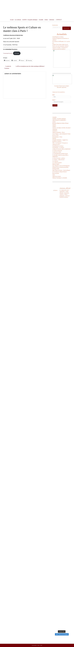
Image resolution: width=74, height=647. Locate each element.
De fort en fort (55, 135)
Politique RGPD (55, 168)
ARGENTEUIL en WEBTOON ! (59, 120)
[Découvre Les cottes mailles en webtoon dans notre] (59, 593)
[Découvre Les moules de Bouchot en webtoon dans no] (64, 594)
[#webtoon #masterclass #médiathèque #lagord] (59, 456)
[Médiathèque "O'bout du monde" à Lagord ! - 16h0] (69, 319)
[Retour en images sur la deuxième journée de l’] (69, 472)
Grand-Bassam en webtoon (57, 36)
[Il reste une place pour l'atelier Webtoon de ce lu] (64, 509)
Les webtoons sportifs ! (57, 162)
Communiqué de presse (7, 53)
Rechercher (55, 25)
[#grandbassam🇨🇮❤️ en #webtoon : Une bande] (54, 245)
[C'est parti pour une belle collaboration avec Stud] (64, 459)
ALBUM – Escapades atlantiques (30, 19)
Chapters (54, 126)
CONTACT (54, 130)
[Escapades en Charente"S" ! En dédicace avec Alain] (54, 305)
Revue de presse (55, 173)
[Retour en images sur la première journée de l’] (54, 509)
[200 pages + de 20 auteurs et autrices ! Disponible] (54, 462)
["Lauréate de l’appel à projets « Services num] (64, 346)
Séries (53, 174)
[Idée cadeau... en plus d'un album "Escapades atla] (59, 371)
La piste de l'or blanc (56, 152)
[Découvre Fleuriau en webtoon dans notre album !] (69, 595)
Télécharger (16, 53)
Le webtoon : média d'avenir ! (58, 159)
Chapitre (54, 124)
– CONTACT (58, 19)
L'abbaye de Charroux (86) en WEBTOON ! (61, 149)
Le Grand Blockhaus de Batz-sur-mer (60, 153)
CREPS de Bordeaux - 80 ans (58, 132)
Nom (53, 95)
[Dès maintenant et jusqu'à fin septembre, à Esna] (64, 216)
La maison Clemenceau (57, 150)
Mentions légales (55, 164)
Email (53, 100)
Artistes (46, 19)
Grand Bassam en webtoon (57, 146)
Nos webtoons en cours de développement (61, 165)
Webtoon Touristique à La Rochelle (59, 177)
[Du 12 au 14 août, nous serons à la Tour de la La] (59, 507)
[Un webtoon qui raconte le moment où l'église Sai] (69, 228)
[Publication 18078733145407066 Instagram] (59, 202)
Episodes (54, 138)
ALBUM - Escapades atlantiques (59, 118)
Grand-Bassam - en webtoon (58, 147)
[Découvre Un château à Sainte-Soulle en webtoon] (54, 594)
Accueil (12, 19)
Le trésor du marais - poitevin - (58, 158)
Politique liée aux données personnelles (60, 167)
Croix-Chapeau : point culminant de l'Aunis (61, 133)
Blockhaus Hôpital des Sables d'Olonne (60, 123)
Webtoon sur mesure (56, 176)
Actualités (41, 19)
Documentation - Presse (57, 136)
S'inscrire (55, 105)
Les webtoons (18, 19)
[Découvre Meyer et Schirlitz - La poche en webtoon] (69, 526)
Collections (51, 19)
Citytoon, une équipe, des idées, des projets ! (61, 127)
